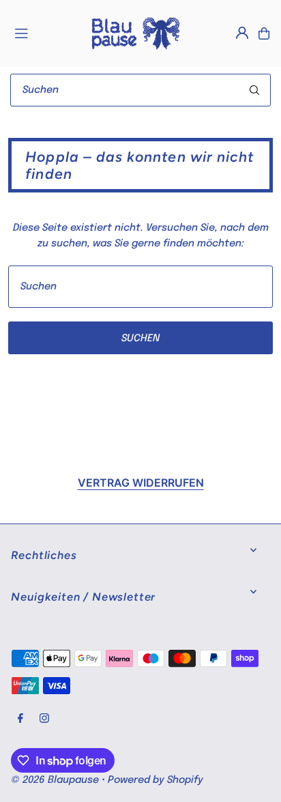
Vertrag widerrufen (141, 482)
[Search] (254, 90)
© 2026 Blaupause (55, 780)
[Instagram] (44, 719)
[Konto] (242, 33)
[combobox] (140, 90)
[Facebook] (20, 719)
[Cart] (263, 33)
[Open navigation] (45, 32)
